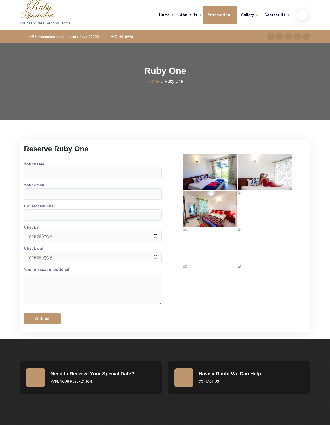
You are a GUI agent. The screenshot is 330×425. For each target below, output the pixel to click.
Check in (32, 227)
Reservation (219, 15)
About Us (188, 15)
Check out (34, 248)
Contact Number (39, 206)
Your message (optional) (47, 269)
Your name (34, 164)
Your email (34, 185)
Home (164, 15)
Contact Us (275, 15)
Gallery (247, 15)
